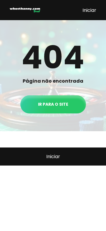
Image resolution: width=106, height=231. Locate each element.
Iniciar (89, 10)
